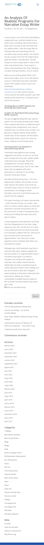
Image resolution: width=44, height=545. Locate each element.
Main (6, 481)
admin (9, 29)
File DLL (7, 467)
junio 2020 (8, 382)
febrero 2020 (9, 389)
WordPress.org (10, 534)
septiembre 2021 (11, 364)
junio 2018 (8, 418)
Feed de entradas (11, 527)
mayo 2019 (8, 396)
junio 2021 (8, 374)
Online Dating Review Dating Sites (17, 306)
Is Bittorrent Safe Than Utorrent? (17, 329)
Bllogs (6, 445)
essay (6, 463)
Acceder (7, 523)
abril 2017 (8, 421)
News (6, 485)
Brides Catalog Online (13, 453)
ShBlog (7, 499)
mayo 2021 (8, 378)
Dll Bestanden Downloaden (15, 456)
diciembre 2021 (10, 353)
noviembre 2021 (10, 356)
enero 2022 (8, 349)
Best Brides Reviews (12, 435)
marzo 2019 (9, 403)
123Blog (7, 431)
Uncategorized (30, 29)
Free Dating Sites (11, 471)
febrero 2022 (9, 346)
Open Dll (7, 489)
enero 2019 (8, 411)
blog (6, 449)
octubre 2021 (9, 360)
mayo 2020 (8, 385)
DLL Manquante (10, 460)
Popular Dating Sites (12, 492)
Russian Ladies (10, 496)
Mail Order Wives (11, 478)
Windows (8, 510)
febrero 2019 (9, 407)
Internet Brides (10, 474)
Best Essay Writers (11, 438)
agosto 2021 (9, 367)
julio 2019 (8, 393)
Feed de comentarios (12, 531)
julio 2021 (8, 371)
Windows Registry (11, 514)
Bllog (6, 442)
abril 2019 (8, 400)
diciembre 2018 (10, 414)
